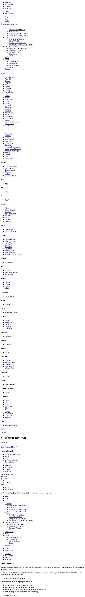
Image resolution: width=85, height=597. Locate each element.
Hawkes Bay (9, 143)
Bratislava (8, 344)
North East (8, 247)
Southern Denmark (11, 231)
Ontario (7, 217)
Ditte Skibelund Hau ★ (9, 447)
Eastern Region (10, 384)
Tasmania (8, 172)
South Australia (10, 170)
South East (8, 249)
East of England (10, 241)
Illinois (7, 400)
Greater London (10, 239)
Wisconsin (8, 415)
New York (8, 406)
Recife (7, 200)
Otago (7, 156)
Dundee (7, 320)
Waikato (7, 137)
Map (2, 484)
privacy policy (8, 569)
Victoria (7, 174)
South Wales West (11, 425)
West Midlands (10, 252)
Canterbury (8, 154)
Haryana (8, 270)
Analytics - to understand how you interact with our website (26, 589)
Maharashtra (9, 274)
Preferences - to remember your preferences (21, 587)
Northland (8, 134)
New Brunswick (10, 214)
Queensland (9, 168)
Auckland (8, 136)
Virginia (7, 412)
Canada (3, 433)
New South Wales (11, 166)
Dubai (7, 392)
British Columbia (10, 210)
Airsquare (49, 493)
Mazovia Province (11, 312)
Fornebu (7, 304)
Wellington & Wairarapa (13, 149)
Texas (7, 410)
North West (8, 243)
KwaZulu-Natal (10, 362)
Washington (9, 414)
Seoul (7, 376)
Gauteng (8, 360)
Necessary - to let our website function (19, 585)
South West (8, 245)
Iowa (6, 402)
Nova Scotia (9, 215)
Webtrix (34, 493)
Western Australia (10, 175)
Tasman (7, 152)
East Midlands (9, 250)
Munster (7, 286)
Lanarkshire (9, 326)
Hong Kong (9, 262)
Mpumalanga (9, 366)
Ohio (6, 408)
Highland (8, 324)
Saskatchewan (9, 221)
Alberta (7, 208)
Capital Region (10, 229)
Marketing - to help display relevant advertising (22, 592)
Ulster (7, 288)
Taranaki (8, 145)
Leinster (7, 282)
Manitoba (8, 212)
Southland (8, 158)
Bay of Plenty (9, 139)
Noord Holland (10, 296)
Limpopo (8, 364)
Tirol (6, 184)
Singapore (8, 336)
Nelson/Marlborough (12, 151)
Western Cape (9, 368)
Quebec (7, 219)
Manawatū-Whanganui (12, 147)
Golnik (7, 352)
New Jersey (9, 404)
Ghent (7, 192)
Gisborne (8, 141)
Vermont (8, 417)
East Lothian (9, 322)
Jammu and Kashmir (11, 272)
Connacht (8, 284)
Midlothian (8, 328)
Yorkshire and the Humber (13, 254)
